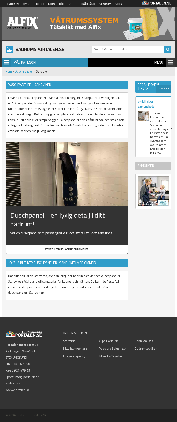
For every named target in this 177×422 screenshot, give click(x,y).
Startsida (69, 340)
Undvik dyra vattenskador (147, 104)
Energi (39, 4)
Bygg (26, 4)
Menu (158, 62)
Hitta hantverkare (75, 348)
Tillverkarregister (110, 356)
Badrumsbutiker (146, 348)
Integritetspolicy (74, 356)
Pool (72, 4)
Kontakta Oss (144, 340)
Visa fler (163, 88)
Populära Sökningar (112, 348)
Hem (9, 71)
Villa (119, 4)
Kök (62, 4)
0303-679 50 (20, 363)
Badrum (13, 4)
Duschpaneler (24, 71)
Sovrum (105, 4)
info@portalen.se (27, 376)
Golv (51, 4)
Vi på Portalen (108, 340)
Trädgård (87, 4)
